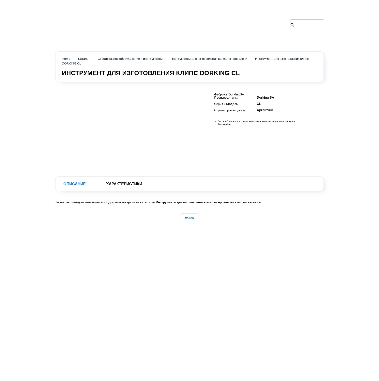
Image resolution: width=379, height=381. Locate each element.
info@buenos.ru (313, 16)
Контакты (218, 12)
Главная (162, 12)
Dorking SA (236, 94)
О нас (199, 12)
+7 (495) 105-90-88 (306, 12)
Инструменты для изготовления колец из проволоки (209, 58)
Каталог (181, 12)
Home (66, 58)
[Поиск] (292, 25)
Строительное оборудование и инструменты (130, 58)
